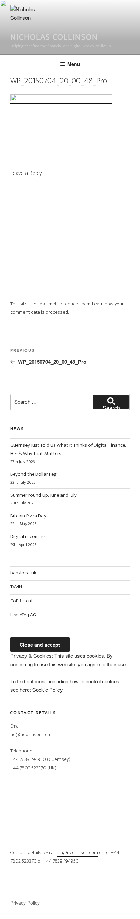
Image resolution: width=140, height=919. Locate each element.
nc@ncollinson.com (77, 852)
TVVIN (16, 587)
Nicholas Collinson (54, 37)
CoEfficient (21, 601)
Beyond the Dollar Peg (33, 474)
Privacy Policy (25, 902)
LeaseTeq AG (23, 615)
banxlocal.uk (23, 573)
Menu (73, 64)
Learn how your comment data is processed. (67, 308)
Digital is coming (28, 536)
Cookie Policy (47, 689)
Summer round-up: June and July (43, 495)
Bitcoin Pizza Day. (28, 516)
